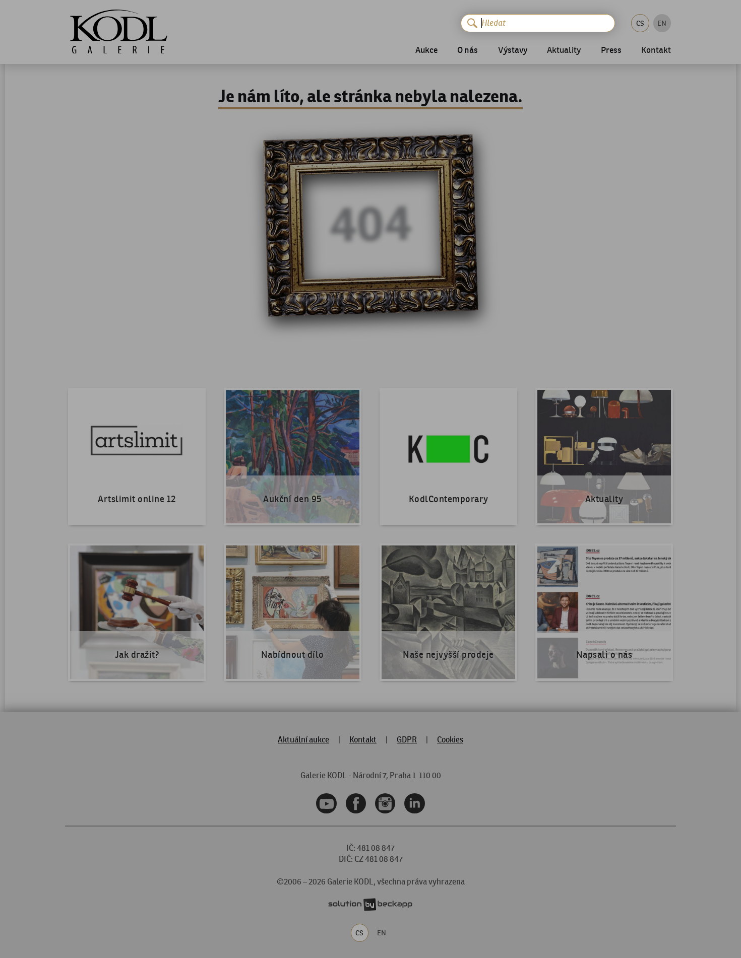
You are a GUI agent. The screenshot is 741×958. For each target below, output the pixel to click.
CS (640, 23)
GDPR (407, 739)
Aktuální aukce (303, 739)
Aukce (426, 50)
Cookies (450, 739)
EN (661, 23)
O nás (467, 50)
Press (611, 50)
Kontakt (656, 50)
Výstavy (512, 50)
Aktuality (564, 50)
